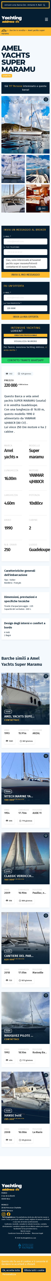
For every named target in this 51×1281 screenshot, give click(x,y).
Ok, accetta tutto (11, 1270)
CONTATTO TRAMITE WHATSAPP (26, 360)
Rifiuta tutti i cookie (34, 1270)
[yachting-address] (11, 19)
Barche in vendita (17, 30)
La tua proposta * (12, 303)
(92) (43, 208)
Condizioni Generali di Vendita (19, 1233)
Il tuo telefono (11, 247)
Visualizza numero (25, 341)
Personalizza (9, 1274)
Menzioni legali (37, 1233)
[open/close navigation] (46, 19)
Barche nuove (25, 1231)
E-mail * (7, 237)
